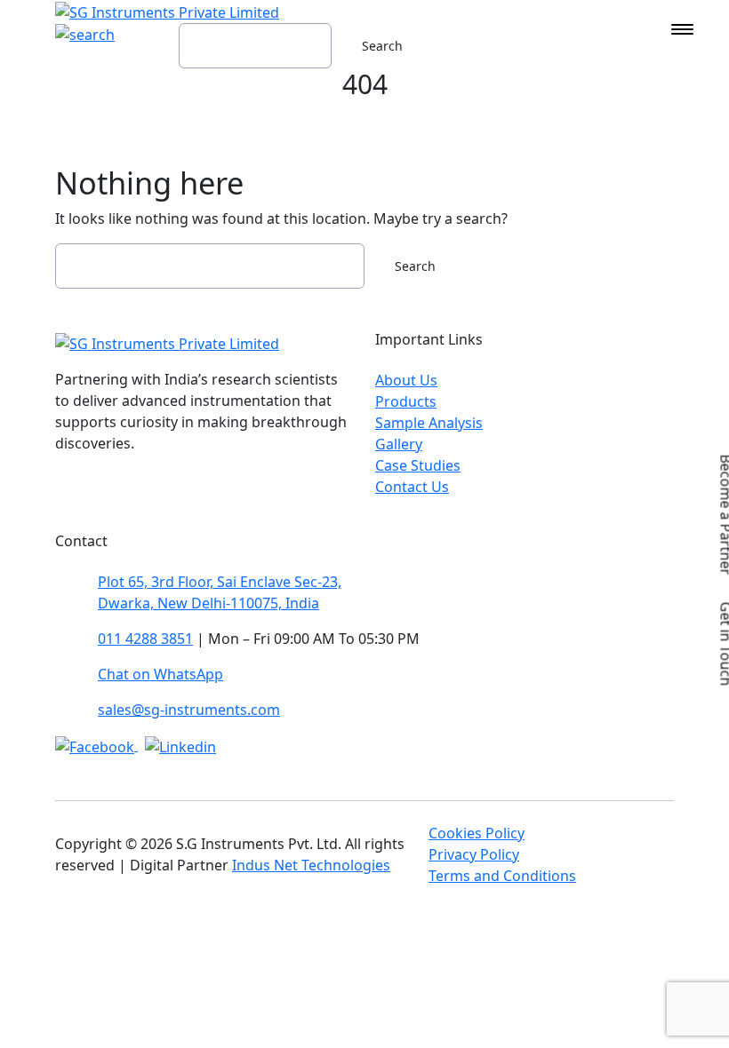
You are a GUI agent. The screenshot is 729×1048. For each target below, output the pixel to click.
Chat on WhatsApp (160, 674)
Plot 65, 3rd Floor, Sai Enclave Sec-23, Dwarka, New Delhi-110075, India (219, 592)
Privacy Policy (474, 854)
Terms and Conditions (502, 875)
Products (406, 401)
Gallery (398, 444)
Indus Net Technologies (311, 865)
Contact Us (412, 486)
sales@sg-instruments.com (189, 709)
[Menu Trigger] (682, 28)
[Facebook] (96, 745)
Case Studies (418, 465)
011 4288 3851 (145, 638)
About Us (406, 380)
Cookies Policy (477, 833)
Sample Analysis (429, 423)
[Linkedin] (180, 745)
